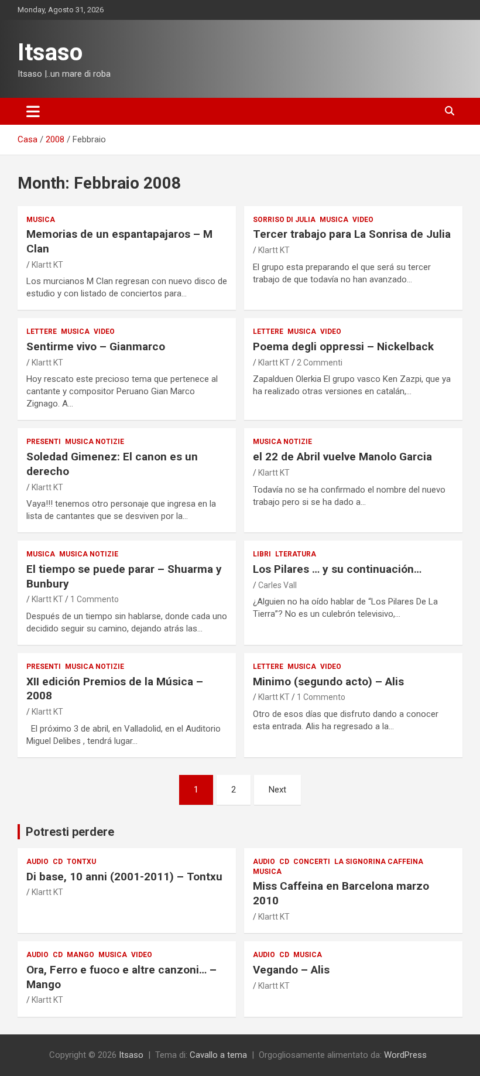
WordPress (405, 1055)
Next (277, 789)
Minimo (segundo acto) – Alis (328, 681)
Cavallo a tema (218, 1055)
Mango (80, 955)
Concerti (311, 862)
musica (40, 220)
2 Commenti (319, 362)
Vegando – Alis (291, 969)
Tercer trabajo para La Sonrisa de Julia (352, 234)
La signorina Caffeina (378, 862)
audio (37, 862)
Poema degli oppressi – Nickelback (343, 346)
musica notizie (94, 442)
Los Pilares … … (337, 569)
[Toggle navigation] (33, 111)
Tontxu (81, 862)
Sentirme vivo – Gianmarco (95, 346)
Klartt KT (47, 264)
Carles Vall (277, 585)
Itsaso (50, 52)
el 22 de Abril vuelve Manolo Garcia (342, 456)
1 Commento (94, 599)
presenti (43, 442)
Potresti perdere (70, 832)
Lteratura (295, 554)
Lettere (41, 331)
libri (262, 554)
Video (362, 220)
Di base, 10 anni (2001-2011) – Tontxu (124, 876)
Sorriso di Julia (284, 220)
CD (58, 862)
